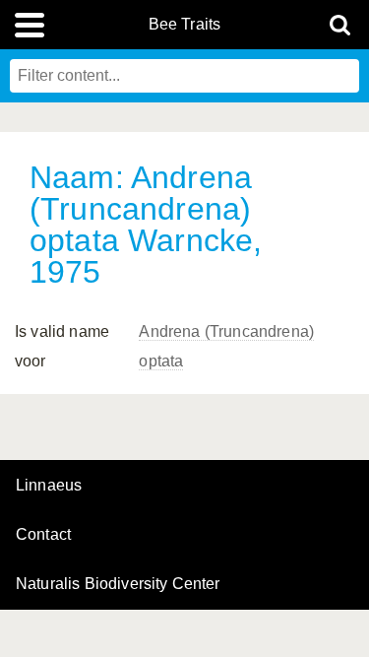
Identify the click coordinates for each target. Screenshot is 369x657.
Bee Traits (185, 25)
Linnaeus (49, 485)
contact (43, 534)
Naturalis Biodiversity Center (118, 584)
